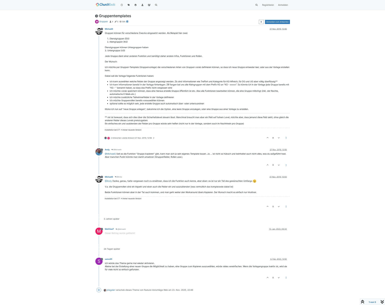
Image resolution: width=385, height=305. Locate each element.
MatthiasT (109, 229)
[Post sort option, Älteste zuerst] (261, 22)
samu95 (108, 259)
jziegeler (111, 290)
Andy (107, 150)
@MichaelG (117, 149)
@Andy (119, 177)
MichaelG (109, 29)
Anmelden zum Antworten (277, 22)
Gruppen (103, 21)
